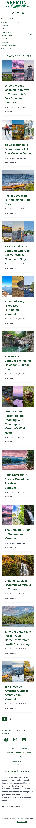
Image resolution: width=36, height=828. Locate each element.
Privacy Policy (23, 749)
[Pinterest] (23, 13)
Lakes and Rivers (7, 32)
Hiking (4, 29)
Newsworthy (4, 19)
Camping (5, 25)
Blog (13, 49)
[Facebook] (13, 13)
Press (28, 753)
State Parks (5, 39)
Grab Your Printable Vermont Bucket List (18, 762)
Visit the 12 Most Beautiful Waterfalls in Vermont (18, 585)
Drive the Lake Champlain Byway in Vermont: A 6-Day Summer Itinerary (17, 94)
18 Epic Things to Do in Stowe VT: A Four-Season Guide (18, 149)
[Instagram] (18, 13)
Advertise (9, 753)
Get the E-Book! (6, 49)
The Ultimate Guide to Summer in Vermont (17, 534)
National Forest (7, 35)
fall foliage (5, 42)
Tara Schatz (10, 107)
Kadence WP (22, 822)
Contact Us (19, 753)
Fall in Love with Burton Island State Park (18, 200)
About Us (18, 757)
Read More (10, 112)
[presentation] (18, 70)
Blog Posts (11, 749)
